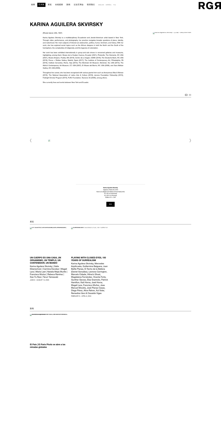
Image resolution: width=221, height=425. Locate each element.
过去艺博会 (79, 5)
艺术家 (41, 5)
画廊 (33, 5)
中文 (114, 4)
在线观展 (59, 5)
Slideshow (186, 95)
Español (109, 4)
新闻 (68, 5)
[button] (31, 140)
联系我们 (91, 5)
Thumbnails (190, 95)
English (101, 4)
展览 (50, 5)
